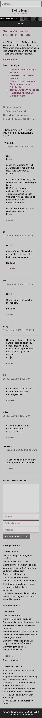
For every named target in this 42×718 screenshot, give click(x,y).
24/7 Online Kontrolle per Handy (18, 584)
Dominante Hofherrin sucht (16, 561)
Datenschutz (14, 714)
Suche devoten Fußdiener (15, 577)
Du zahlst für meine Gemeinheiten (19, 580)
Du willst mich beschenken (16, 574)
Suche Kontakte (13, 107)
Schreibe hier (10, 59)
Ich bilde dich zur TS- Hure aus (21, 119)
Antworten (10, 220)
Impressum (28, 714)
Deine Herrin (21, 10)
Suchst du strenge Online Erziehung (20, 593)
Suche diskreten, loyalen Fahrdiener (20, 565)
